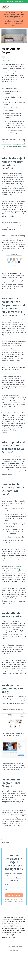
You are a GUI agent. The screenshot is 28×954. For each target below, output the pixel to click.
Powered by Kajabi (14, 950)
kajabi (3, 56)
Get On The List (14, 895)
